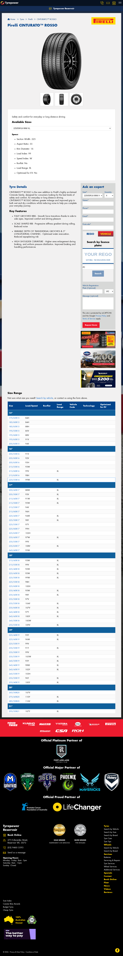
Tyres (106, 826)
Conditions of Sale (32, 952)
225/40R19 (14, 635)
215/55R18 (14, 565)
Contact (108, 876)
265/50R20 (14, 692)
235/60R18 (14, 608)
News (107, 885)
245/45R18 (14, 616)
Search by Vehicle (111, 829)
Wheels (107, 844)
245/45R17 (14, 550)
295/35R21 (14, 711)
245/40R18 (14, 612)
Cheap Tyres (8, 910)
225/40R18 (14, 569)
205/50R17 (14, 494)
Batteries (107, 857)
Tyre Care (108, 838)
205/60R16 (14, 458)
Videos (107, 889)
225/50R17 (14, 520)
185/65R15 (14, 426)
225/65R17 (14, 533)
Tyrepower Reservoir (63, 8)
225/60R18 (14, 586)
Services (108, 854)
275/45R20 (14, 697)
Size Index (7, 901)
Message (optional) (90, 296)
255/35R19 (14, 678)
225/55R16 (14, 480)
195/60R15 (14, 435)
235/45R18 (14, 595)
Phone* (86, 208)
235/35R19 (14, 648)
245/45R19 (14, 669)
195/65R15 (14, 439)
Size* (85, 192)
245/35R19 (14, 661)
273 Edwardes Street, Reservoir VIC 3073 (18, 841)
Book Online (110, 879)
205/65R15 (14, 444)
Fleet (106, 882)
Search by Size (110, 832)
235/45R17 (14, 537)
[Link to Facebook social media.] (117, 950)
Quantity (108, 192)
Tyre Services (109, 863)
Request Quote (91, 325)
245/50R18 (14, 620)
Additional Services (112, 869)
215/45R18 (14, 560)
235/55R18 (14, 603)
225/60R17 (14, 529)
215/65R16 (14, 475)
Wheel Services (110, 866)
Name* (86, 200)
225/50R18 (14, 577)
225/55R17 (14, 524)
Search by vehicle (44, 398)
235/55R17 (14, 541)
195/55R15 (14, 431)
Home (12, 19)
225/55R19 (14, 643)
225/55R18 (14, 582)
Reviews (108, 892)
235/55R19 (14, 656)
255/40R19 (14, 682)
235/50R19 (14, 652)
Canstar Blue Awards (11, 904)
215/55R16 (14, 467)
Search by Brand (111, 835)
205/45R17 (14, 490)
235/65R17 (14, 546)
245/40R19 (14, 665)
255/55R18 (14, 625)
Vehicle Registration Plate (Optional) (90, 286)
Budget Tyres (8, 907)
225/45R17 (14, 516)
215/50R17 (14, 503)
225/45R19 (14, 639)
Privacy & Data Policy (17, 952)
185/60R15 (14, 422)
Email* (85, 216)
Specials (108, 873)
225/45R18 (14, 573)
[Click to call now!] (102, 3)
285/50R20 (14, 701)
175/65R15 (14, 418)
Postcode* (87, 224)
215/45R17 (14, 498)
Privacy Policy (101, 316)
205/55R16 (14, 454)
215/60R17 (14, 511)
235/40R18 (14, 590)
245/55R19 (14, 674)
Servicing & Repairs (112, 860)
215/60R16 (14, 471)
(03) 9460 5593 (15, 847)
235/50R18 (14, 599)
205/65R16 (14, 462)
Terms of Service (89, 318)
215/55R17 (14, 507)
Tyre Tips (107, 841)
